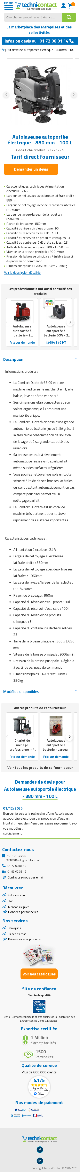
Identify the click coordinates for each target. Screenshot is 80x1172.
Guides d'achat (17, 934)
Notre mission (16, 895)
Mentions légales (18, 907)
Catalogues (14, 928)
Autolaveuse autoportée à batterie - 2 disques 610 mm (22, 333)
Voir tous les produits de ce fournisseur (40, 767)
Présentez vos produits (24, 939)
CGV (10, 901)
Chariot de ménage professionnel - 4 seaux (22, 747)
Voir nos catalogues (39, 974)
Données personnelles (23, 912)
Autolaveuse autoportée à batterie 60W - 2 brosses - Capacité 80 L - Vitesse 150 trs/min (55, 337)
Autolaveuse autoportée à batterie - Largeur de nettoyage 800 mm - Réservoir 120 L (56, 751)
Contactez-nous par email (25, 877)
